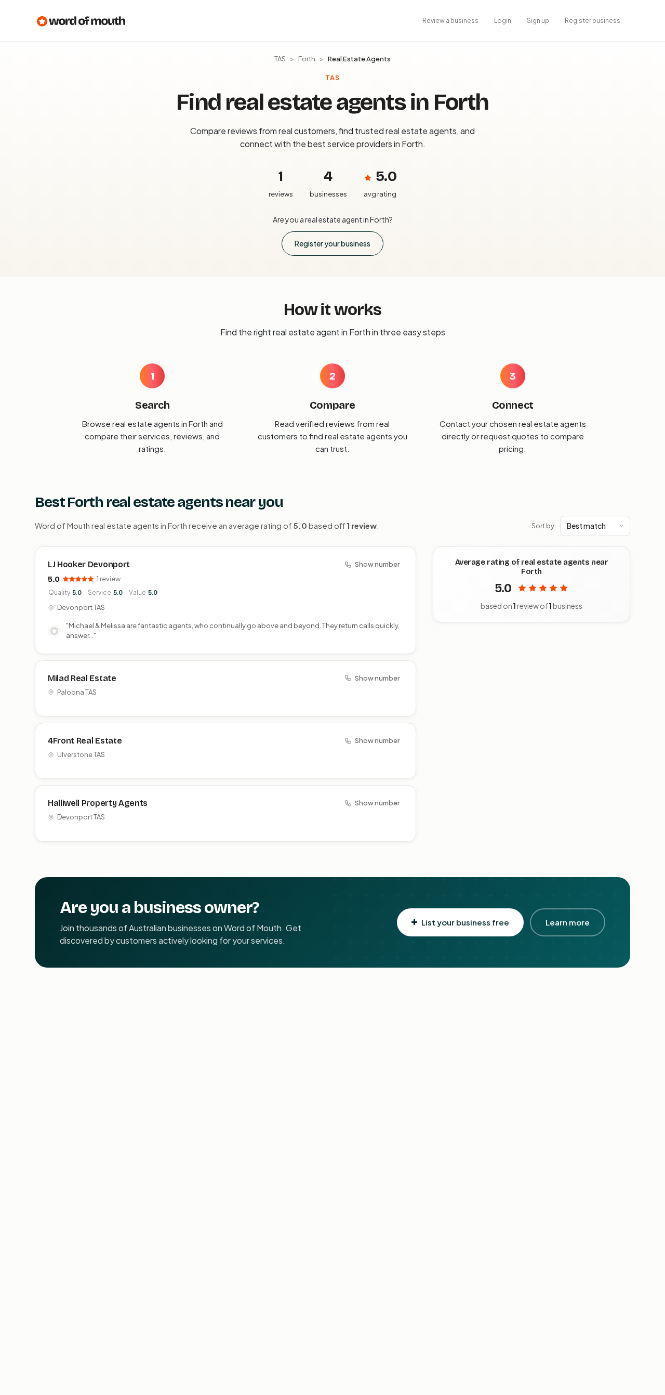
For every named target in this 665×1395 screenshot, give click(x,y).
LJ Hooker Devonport (89, 564)
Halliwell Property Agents (98, 803)
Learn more (568, 922)
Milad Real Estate (82, 678)
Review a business (450, 20)
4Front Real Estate (85, 741)
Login (502, 20)
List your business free (465, 922)
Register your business (332, 243)
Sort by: (543, 526)
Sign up (538, 20)
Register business (592, 20)
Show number (377, 564)
